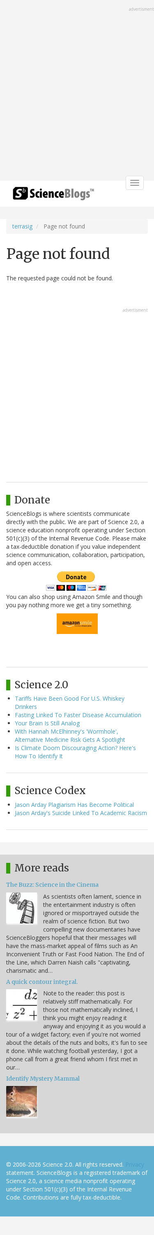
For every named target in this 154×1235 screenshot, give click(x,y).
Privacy (134, 1164)
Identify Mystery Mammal (43, 1078)
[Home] (53, 196)
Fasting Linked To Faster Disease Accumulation (78, 715)
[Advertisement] (77, 91)
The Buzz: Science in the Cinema (52, 884)
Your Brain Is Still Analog (47, 723)
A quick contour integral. (42, 982)
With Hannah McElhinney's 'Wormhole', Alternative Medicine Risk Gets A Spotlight (70, 735)
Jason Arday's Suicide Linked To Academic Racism (81, 813)
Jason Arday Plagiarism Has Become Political (74, 805)
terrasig (22, 226)
